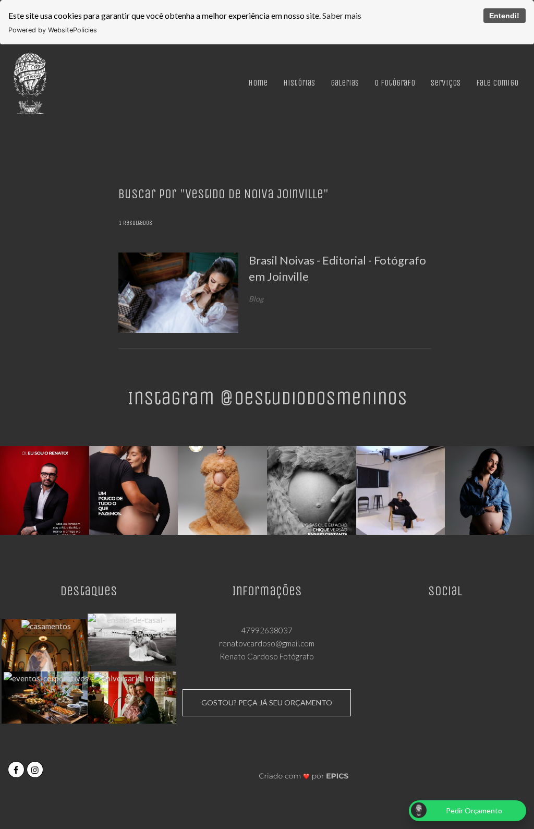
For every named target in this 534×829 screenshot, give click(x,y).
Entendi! (504, 15)
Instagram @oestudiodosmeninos (267, 398)
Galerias (345, 83)
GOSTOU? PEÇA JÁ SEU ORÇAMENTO (266, 702)
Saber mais (341, 15)
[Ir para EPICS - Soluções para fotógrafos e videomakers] (303, 775)
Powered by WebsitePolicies (52, 30)
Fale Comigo (497, 83)
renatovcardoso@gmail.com (266, 643)
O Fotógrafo (394, 83)
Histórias (299, 83)
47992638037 (267, 630)
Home (258, 83)
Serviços (445, 83)
